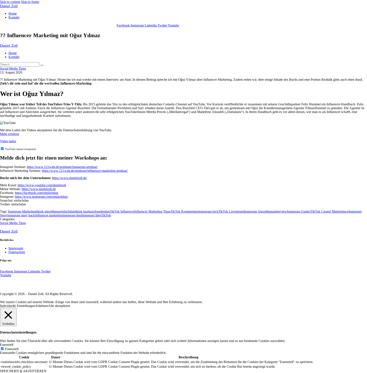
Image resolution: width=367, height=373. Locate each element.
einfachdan (67, 211)
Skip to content (10, 2)
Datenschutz (16, 252)
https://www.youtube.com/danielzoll (42, 185)
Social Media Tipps (13, 68)
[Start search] (42, 65)
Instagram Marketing (22, 211)
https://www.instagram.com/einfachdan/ (41, 196)
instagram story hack (21, 215)
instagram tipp (71, 215)
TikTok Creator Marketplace (330, 211)
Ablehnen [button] (41, 306)
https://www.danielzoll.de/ (69, 178)
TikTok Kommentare (185, 211)
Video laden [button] (8, 141)
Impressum (15, 248)
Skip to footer (30, 2)
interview (280, 211)
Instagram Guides (299, 211)
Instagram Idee (91, 215)
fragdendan (102, 211)
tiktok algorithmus (48, 211)
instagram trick (208, 211)
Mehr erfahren (9, 134)
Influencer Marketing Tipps (152, 211)
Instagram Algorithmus (259, 211)
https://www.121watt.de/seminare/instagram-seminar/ (62, 167)
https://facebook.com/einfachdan (36, 193)
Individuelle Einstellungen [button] (17, 306)
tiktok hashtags (85, 211)
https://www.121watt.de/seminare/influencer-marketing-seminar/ (85, 170)
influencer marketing (48, 215)
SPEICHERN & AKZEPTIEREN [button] (23, 371)
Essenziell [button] (6, 344)
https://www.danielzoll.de (39, 189)
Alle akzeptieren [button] (59, 306)
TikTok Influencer (122, 211)
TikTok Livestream (231, 211)
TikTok (106, 215)
